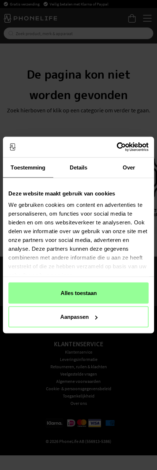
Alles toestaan (79, 293)
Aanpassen (74, 317)
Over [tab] (129, 167)
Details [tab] (79, 167)
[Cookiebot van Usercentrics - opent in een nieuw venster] (117, 147)
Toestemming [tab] (28, 167)
